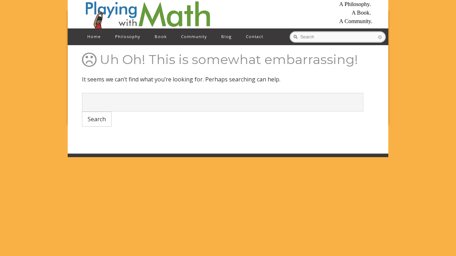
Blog (226, 36)
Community (194, 36)
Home (94, 36)
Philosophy (127, 36)
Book (161, 36)
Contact (254, 36)
